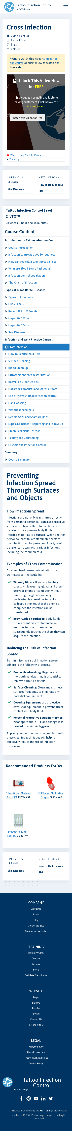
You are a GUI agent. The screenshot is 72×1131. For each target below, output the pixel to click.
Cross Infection (17, 347)
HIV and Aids (16, 304)
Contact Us (36, 1019)
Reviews (36, 1013)
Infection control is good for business (31, 254)
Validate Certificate (36, 975)
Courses (36, 958)
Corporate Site (36, 925)
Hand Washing (17, 403)
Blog (36, 920)
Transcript (14, 159)
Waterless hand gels (21, 410)
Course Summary (18, 459)
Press (36, 914)
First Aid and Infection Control (27, 445)
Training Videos (36, 953)
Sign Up (36, 1002)
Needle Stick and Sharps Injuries (28, 417)
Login (36, 997)
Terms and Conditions (36, 1058)
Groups (36, 964)
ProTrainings (46, 1110)
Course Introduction (20, 247)
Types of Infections (20, 297)
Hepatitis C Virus (18, 325)
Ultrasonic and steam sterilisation (29, 375)
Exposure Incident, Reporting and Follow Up (35, 423)
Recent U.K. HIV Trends (22, 311)
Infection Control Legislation (26, 275)
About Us (36, 908)
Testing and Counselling (23, 437)
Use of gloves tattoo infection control (32, 396)
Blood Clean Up (18, 368)
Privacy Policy (36, 1046)
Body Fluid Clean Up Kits (23, 382)
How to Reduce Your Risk (24, 354)
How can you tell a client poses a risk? (32, 261)
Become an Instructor (36, 931)
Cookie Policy (36, 1063)
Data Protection (36, 1052)
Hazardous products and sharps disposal (33, 389)
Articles (36, 1008)
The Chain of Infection (22, 282)
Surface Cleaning (19, 361)
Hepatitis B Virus (18, 318)
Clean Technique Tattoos (24, 431)
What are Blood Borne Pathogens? (29, 268)
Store (36, 969)
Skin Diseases (16, 332)
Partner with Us (36, 1025)
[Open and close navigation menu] (65, 7)
